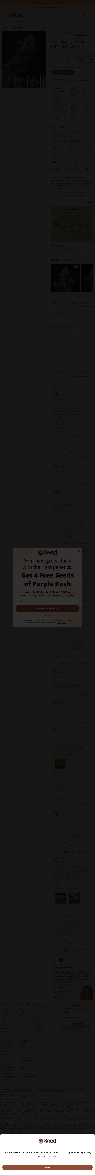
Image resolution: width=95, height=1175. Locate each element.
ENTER (47, 1167)
